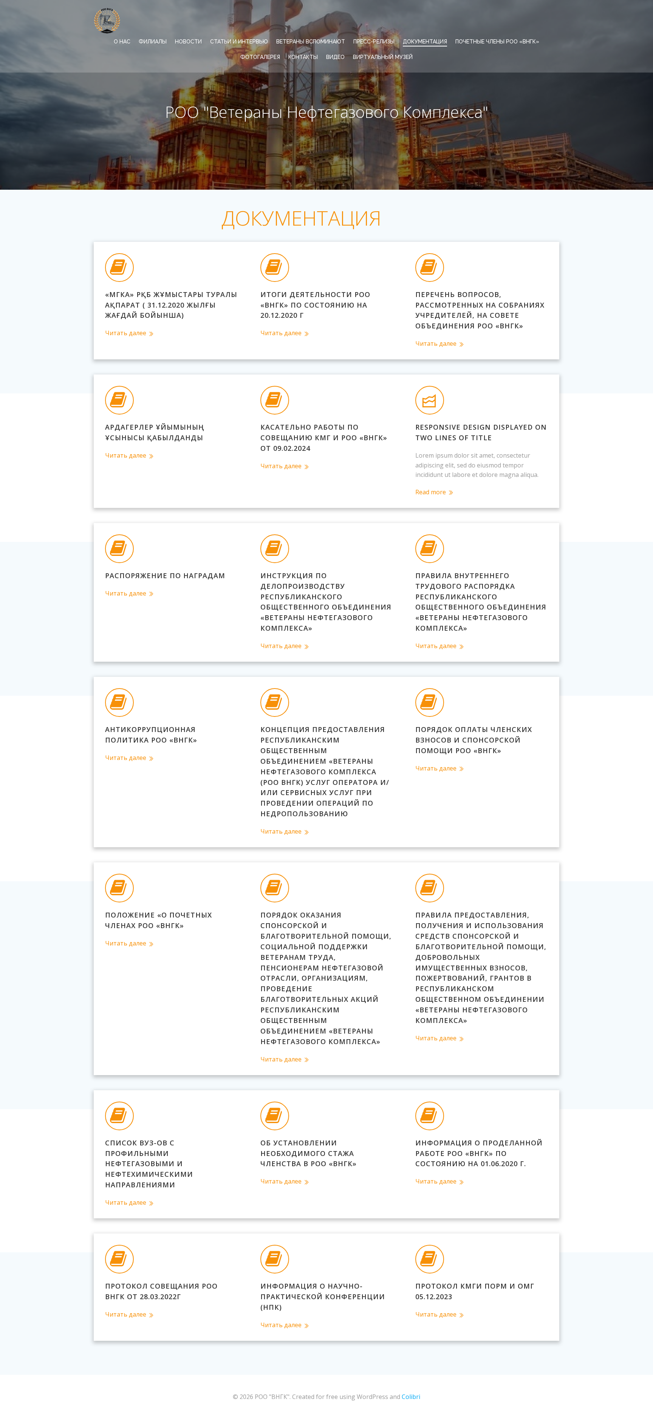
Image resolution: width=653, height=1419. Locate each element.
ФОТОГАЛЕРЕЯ (260, 57)
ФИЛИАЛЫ (153, 42)
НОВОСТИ (188, 42)
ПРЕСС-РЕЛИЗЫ (374, 42)
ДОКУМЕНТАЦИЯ (425, 42)
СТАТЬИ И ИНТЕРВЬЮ (239, 42)
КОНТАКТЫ (303, 57)
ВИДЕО (335, 57)
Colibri (411, 1397)
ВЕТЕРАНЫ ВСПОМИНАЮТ (310, 42)
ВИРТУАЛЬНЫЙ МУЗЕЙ (383, 57)
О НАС (122, 42)
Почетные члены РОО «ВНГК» (497, 42)
